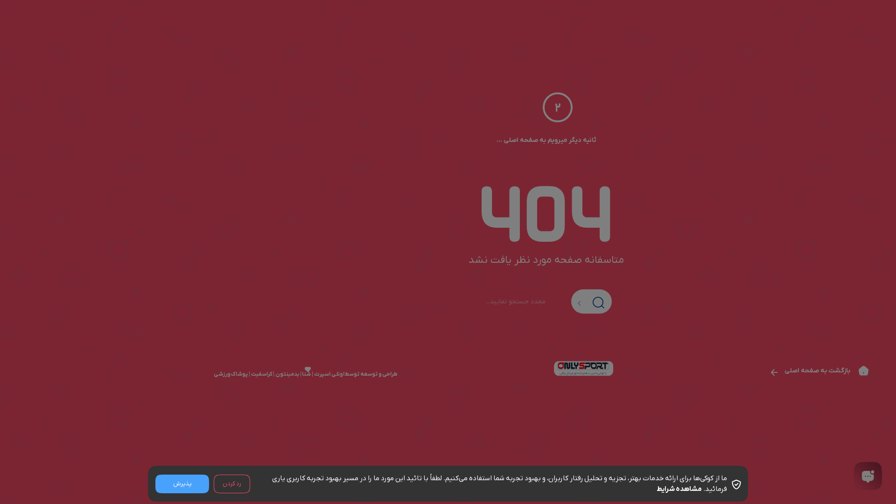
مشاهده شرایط (679, 489)
